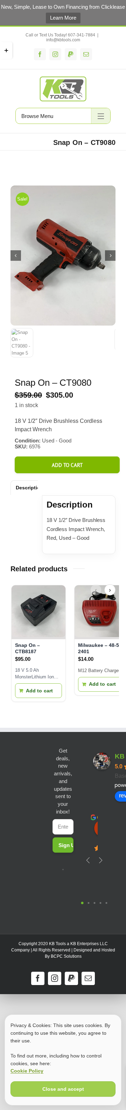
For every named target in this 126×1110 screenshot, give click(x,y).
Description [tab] (29, 487)
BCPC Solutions (66, 956)
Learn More (63, 18)
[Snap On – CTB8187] (38, 612)
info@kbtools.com (63, 39)
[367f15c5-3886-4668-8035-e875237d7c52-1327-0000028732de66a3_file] (62, 256)
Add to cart (67, 465)
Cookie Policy (26, 1071)
